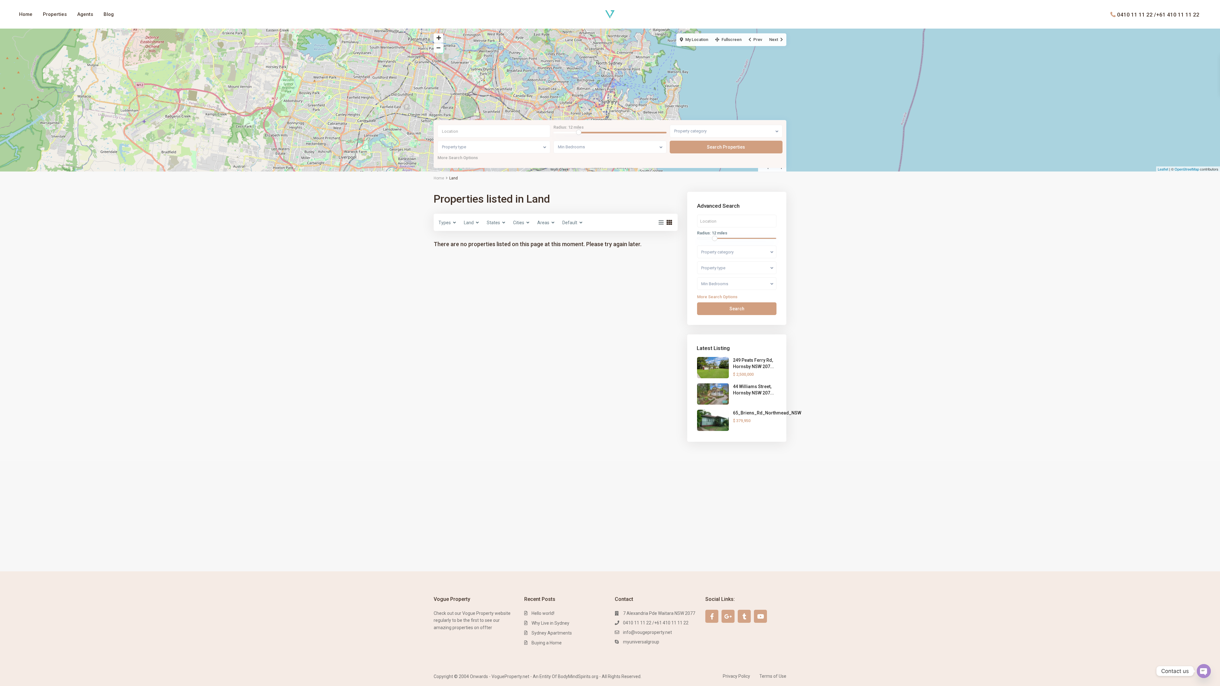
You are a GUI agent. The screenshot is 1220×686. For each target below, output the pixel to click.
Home (25, 14)
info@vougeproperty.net (647, 632)
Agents (85, 14)
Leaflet (1163, 169)
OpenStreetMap (1187, 169)
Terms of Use (772, 676)
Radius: (568, 127)
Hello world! (543, 613)
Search (736, 308)
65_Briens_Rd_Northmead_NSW (767, 412)
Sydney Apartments (552, 633)
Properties (55, 14)
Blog (109, 14)
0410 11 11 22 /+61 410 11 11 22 (1158, 14)
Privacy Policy (736, 676)
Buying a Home (547, 642)
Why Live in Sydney (550, 623)
